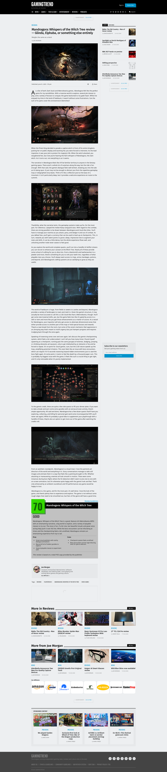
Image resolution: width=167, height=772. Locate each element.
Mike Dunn (46, 737)
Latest (105, 25)
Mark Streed (71, 741)
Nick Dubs (107, 65)
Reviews (34, 25)
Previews (45, 729)
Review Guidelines (91, 501)
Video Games (85, 582)
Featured (111, 25)
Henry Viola (116, 634)
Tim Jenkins (62, 636)
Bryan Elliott (108, 54)
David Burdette (108, 33)
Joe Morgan (37, 40)
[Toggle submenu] (39, 12)
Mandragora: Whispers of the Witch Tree (67, 582)
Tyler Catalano (90, 638)
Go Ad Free (89, 17)
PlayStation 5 (48, 582)
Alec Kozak (107, 44)
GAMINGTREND (40, 770)
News (33, 665)
